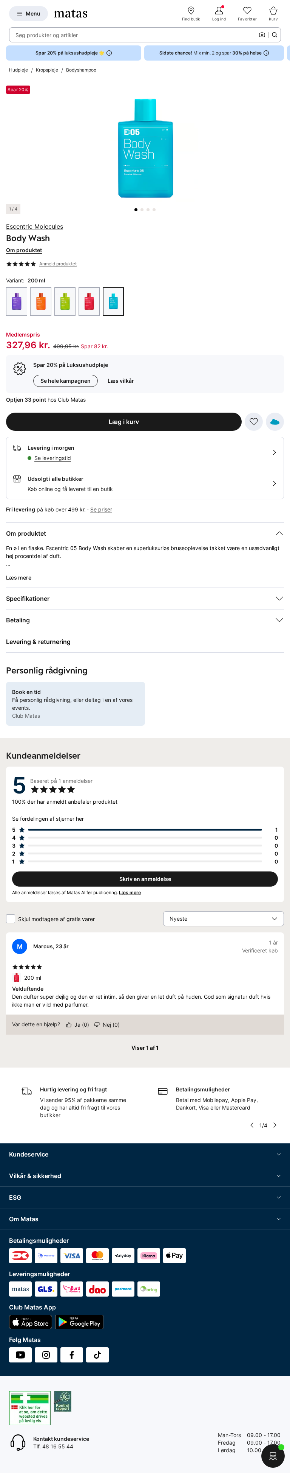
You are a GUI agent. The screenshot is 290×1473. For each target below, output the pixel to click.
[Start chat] (273, 1456)
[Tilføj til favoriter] (254, 422)
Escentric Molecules (34, 226)
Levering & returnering (38, 641)
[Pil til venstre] (252, 1125)
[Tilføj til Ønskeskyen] (275, 422)
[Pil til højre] (284, 53)
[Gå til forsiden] (70, 13)
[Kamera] (262, 35)
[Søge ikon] (274, 35)
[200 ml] (16, 301)
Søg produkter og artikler (46, 35)
